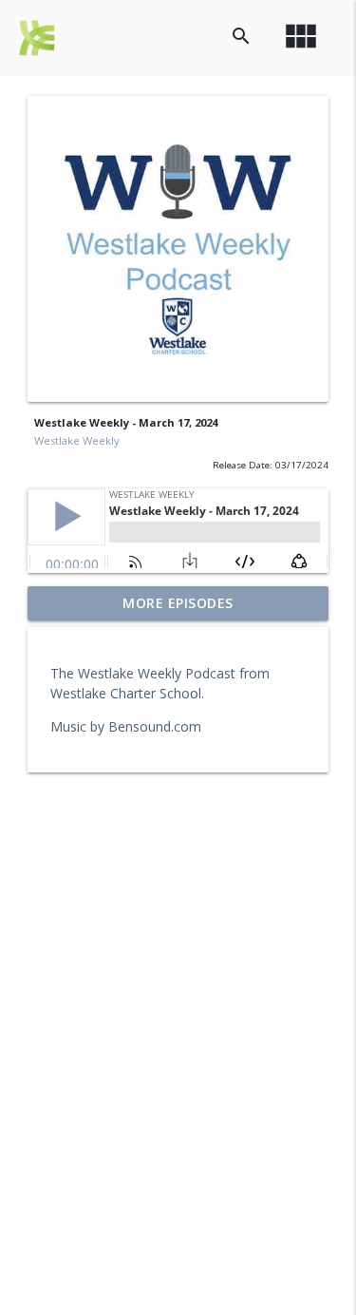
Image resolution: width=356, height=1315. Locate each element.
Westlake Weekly (77, 440)
